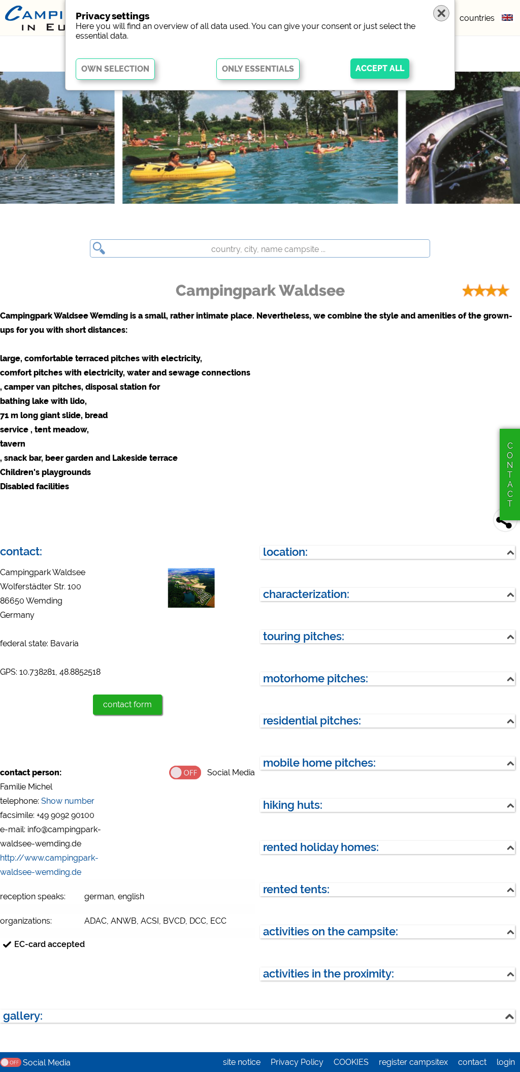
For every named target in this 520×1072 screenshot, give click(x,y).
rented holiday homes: (321, 847)
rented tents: (296, 889)
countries (477, 18)
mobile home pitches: (319, 762)
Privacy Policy (297, 1062)
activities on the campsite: (330, 931)
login (506, 1062)
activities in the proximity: (328, 973)
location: (285, 552)
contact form (127, 704)
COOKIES (351, 1062)
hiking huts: (292, 805)
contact (472, 1062)
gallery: (23, 1016)
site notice (242, 1062)
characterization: (306, 594)
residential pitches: (312, 720)
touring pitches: (303, 636)
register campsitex (413, 1062)
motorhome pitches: (315, 678)
